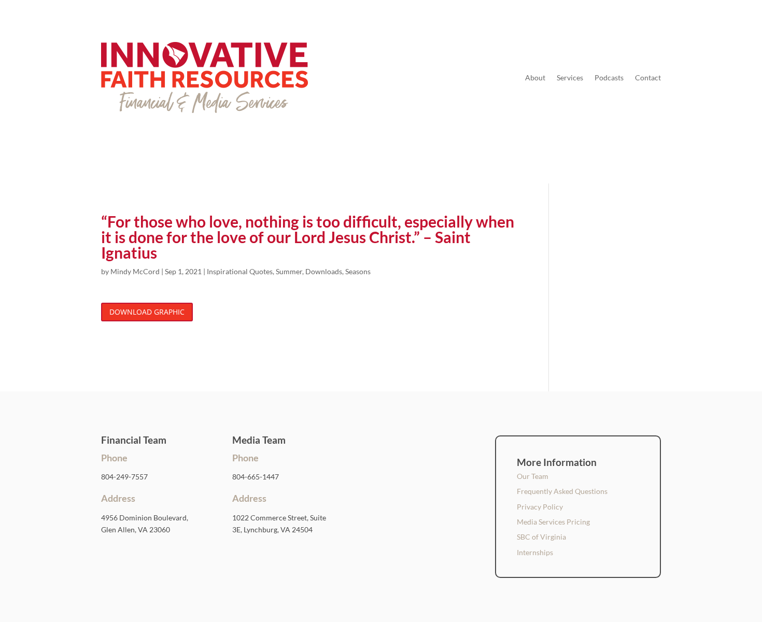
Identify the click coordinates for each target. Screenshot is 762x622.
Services (570, 77)
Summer (289, 271)
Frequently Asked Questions (562, 491)
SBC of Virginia (541, 536)
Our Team (532, 476)
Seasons (358, 271)
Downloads (323, 271)
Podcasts (609, 77)
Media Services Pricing (553, 521)
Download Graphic (147, 312)
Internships (535, 552)
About (535, 77)
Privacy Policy (540, 506)
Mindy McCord (135, 271)
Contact (648, 77)
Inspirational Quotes (240, 271)
